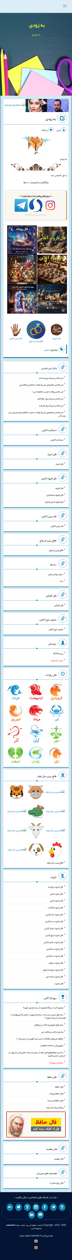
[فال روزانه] (22, 240)
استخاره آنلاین (57, 439)
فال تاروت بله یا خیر (54, 976)
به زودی (37, 25)
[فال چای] (52, 299)
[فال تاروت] (52, 240)
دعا (28, 182)
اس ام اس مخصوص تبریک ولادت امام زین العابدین (41, 384)
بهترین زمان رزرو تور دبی (52, 1031)
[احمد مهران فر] (58, 106)
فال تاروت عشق (56, 962)
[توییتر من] (18, 1207)
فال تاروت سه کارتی (54, 921)
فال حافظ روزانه (56, 1093)
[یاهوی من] (62, 1207)
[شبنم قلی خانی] (14, 106)
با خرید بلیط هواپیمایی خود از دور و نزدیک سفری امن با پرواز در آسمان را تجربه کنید (37, 1054)
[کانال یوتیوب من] (40, 1215)
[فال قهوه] (52, 270)
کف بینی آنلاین (57, 526)
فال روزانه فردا (56, 1183)
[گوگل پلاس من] (10, 1207)
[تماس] (27, 1207)
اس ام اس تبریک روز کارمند (51, 405)
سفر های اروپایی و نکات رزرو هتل (48, 1024)
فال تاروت (58, 983)
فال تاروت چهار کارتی (53, 928)
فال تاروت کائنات (55, 907)
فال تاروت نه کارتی (54, 949)
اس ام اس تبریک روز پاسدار (51, 377)
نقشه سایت (24, 1235)
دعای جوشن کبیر (55, 574)
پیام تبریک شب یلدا (54, 1107)
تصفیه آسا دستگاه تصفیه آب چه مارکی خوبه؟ (43, 1007)
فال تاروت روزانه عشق (53, 969)
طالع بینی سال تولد (55, 862)
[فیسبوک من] (44, 1207)
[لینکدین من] (31, 1215)
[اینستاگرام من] (36, 1207)
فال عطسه (58, 1158)
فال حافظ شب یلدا (55, 1100)
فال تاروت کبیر (56, 893)
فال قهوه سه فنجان (54, 495)
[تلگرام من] (53, 1207)
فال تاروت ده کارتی (54, 955)
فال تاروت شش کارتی (53, 942)
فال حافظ (59, 1086)
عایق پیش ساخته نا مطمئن (51, 1045)
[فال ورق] (22, 299)
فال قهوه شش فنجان (54, 501)
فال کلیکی (58, 605)
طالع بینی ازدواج (56, 550)
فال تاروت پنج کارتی (54, 935)
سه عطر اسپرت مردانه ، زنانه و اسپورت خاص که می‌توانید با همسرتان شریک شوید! (38, 1016)
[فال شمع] (22, 270)
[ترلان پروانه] (36, 106)
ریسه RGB (58, 653)
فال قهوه (59, 488)
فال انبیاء (59, 464)
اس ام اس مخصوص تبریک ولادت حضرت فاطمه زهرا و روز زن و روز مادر (37, 414)
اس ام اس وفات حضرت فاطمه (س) (47, 391)
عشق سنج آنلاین (56, 629)
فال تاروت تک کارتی (54, 914)
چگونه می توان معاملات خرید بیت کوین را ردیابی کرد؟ (39, 1038)
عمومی (47, 349)
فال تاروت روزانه (55, 886)
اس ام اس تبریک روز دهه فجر (50, 398)
